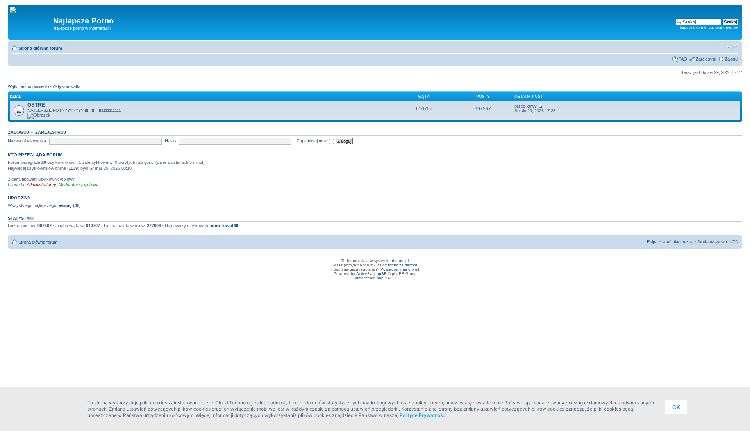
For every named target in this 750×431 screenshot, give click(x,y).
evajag (65, 205)
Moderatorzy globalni (78, 184)
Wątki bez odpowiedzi (28, 86)
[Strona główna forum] (16, 10)
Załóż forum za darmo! (397, 265)
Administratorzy (41, 184)
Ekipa (652, 241)
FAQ (683, 59)
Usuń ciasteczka (677, 241)
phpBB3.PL (387, 278)
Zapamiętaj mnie (313, 140)
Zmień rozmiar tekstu (732, 46)
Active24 (364, 273)
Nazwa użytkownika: (27, 140)
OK (676, 407)
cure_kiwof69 (224, 225)
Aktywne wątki (66, 86)
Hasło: (171, 140)
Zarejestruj (706, 59)
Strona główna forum (40, 48)
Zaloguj (731, 59)
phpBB (380, 273)
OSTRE (36, 105)
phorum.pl (400, 261)
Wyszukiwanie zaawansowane (709, 27)
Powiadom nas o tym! (399, 269)
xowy (532, 106)
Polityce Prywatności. (424, 415)
